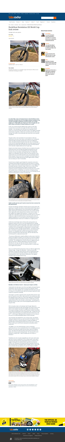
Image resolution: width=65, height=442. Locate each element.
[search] (55, 18)
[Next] (38, 92)
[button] (24, 95)
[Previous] (10, 92)
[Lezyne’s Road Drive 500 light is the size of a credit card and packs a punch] (43, 54)
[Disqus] (25, 403)
